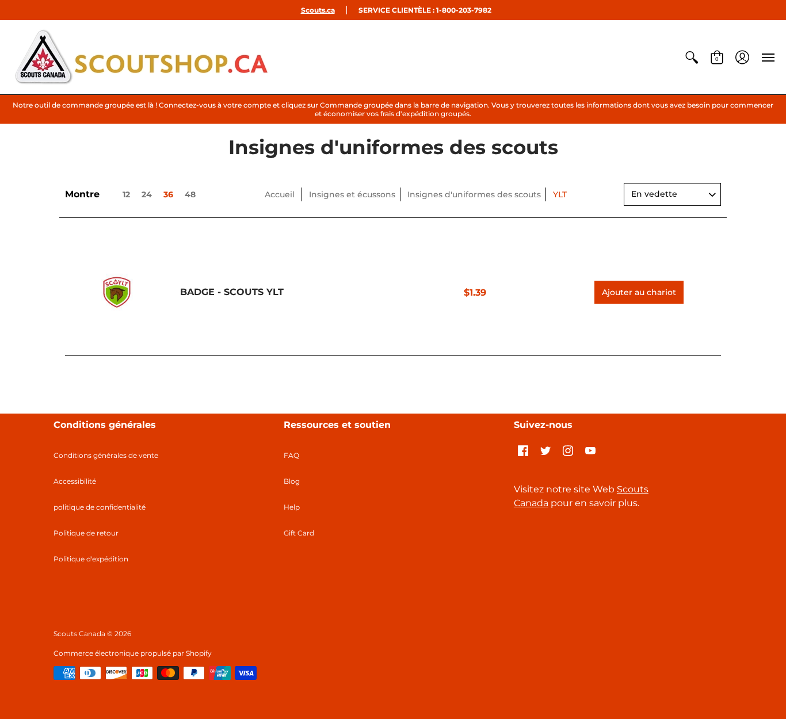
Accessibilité (75, 481)
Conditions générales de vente (106, 455)
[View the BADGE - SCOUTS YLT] (117, 293)
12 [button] (126, 194)
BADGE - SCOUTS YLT (232, 291)
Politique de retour (86, 533)
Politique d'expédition (91, 558)
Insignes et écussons (352, 194)
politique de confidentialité (100, 507)
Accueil (280, 194)
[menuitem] (691, 57)
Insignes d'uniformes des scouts (474, 194)
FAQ (291, 455)
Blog (292, 481)
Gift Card (299, 533)
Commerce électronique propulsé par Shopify (133, 653)
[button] (691, 57)
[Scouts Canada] (141, 57)
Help (292, 507)
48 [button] (190, 194)
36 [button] (168, 194)
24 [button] (147, 194)
